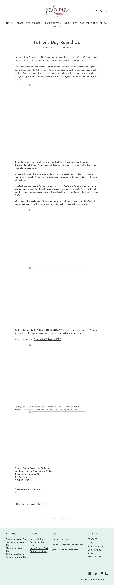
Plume (90, 579)
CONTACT (92, 539)
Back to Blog (59, 519)
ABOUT (90, 543)
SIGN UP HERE (22, 480)
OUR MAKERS (94, 550)
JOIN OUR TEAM (95, 547)
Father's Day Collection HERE (47, 339)
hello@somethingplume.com (71, 545)
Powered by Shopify (100, 579)
